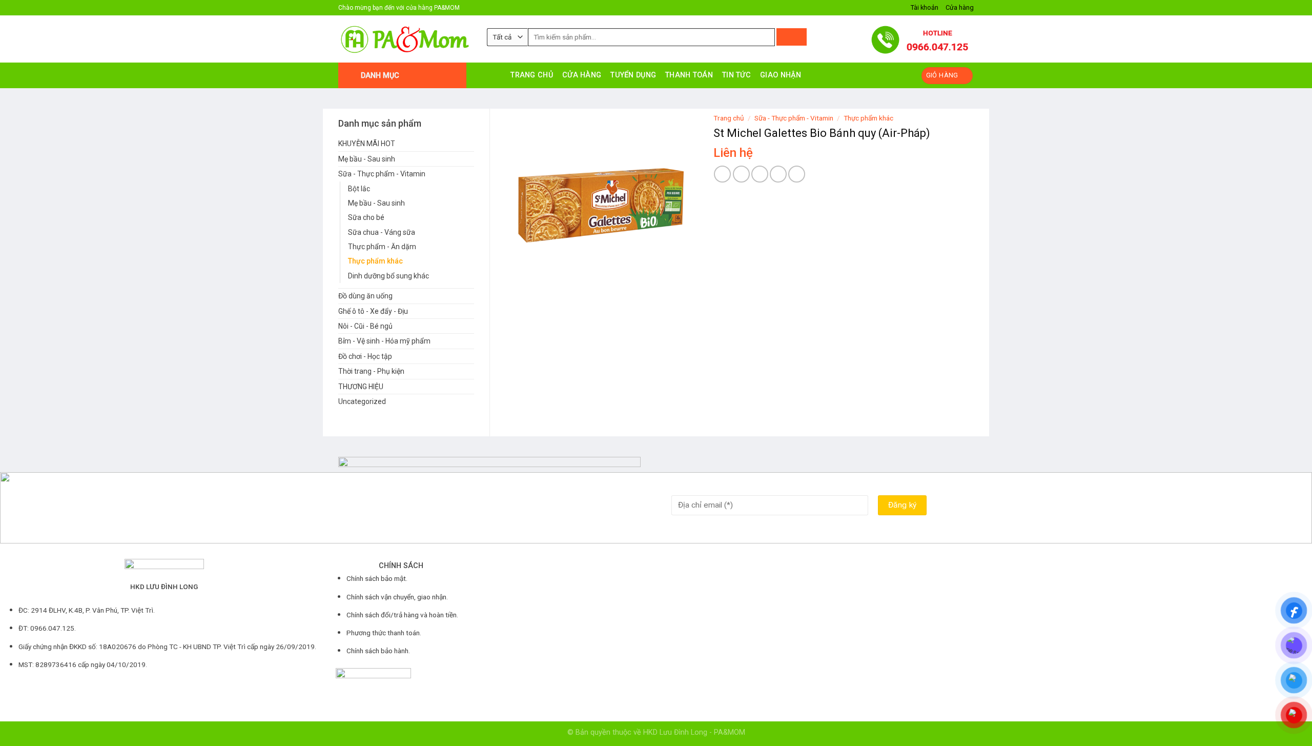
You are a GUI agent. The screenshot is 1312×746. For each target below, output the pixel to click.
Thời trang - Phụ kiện (371, 371)
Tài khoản (924, 7)
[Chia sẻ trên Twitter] (741, 174)
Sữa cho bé (366, 217)
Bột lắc (359, 189)
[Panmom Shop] (404, 39)
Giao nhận (781, 75)
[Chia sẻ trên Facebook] (722, 174)
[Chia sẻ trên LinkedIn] (796, 174)
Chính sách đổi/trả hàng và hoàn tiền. (402, 615)
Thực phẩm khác (375, 261)
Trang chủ (531, 75)
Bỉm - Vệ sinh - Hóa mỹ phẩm (384, 341)
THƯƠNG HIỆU (360, 386)
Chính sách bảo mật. (376, 578)
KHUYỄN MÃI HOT (366, 143)
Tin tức (736, 75)
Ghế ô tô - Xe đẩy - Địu (373, 311)
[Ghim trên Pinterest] (778, 174)
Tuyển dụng (633, 75)
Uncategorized (362, 401)
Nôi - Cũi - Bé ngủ (365, 326)
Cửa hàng (960, 7)
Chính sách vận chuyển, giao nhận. (397, 597)
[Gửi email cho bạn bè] (759, 174)
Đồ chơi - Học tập (365, 356)
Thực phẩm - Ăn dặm (382, 247)
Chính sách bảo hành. (378, 651)
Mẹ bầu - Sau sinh (366, 159)
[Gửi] (791, 37)
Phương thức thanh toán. (383, 633)
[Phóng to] (519, 289)
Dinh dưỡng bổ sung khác (388, 276)
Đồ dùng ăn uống (365, 296)
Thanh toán (689, 75)
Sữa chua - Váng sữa (381, 232)
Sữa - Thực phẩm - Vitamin (381, 174)
